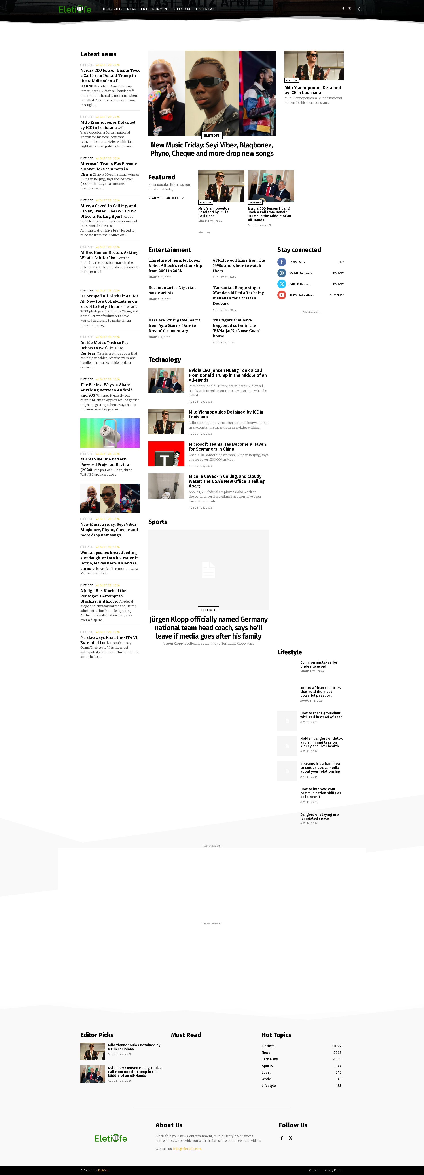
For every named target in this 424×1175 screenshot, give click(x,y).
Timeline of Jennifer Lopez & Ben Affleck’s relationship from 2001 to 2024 (175, 265)
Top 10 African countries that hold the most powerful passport (320, 692)
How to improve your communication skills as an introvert (320, 793)
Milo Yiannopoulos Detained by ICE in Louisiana (312, 90)
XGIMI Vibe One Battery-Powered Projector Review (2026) (105, 464)
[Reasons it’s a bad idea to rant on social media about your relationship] (287, 771)
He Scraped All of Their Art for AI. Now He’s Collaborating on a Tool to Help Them (109, 301)
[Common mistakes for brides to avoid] (287, 670)
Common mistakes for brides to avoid (318, 664)
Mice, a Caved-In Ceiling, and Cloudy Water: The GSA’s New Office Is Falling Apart (108, 211)
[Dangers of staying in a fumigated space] (287, 822)
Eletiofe (86, 65)
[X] (350, 9)
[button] (360, 9)
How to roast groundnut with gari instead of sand (321, 715)
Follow (338, 273)
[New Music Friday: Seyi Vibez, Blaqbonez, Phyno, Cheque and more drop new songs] (110, 498)
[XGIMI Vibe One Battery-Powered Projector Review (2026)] (110, 433)
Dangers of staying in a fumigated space (319, 816)
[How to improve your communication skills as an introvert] (287, 797)
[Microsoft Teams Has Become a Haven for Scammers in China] (166, 453)
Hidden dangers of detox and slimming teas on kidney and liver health (321, 742)
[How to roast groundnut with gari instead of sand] (287, 721)
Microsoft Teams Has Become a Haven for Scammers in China (108, 168)
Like (341, 262)
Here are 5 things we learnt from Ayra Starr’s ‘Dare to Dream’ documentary (174, 325)
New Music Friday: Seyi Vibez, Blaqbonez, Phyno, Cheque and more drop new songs (109, 529)
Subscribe (337, 295)
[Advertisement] (310, 477)
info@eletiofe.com (187, 1149)
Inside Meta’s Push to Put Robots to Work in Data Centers (104, 347)
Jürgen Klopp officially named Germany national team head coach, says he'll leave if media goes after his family (208, 627)
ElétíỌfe (103, 1170)
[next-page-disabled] (208, 233)
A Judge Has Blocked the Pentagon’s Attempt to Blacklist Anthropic (103, 595)
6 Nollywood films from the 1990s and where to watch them (239, 265)
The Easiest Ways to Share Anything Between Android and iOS (106, 389)
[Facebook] (343, 9)
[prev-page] (201, 233)
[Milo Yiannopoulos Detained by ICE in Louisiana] (314, 65)
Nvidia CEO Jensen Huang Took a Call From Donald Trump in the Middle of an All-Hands (269, 214)
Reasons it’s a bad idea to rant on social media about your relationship (320, 768)
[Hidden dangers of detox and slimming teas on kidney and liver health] (287, 746)
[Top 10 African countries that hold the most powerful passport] (287, 695)
